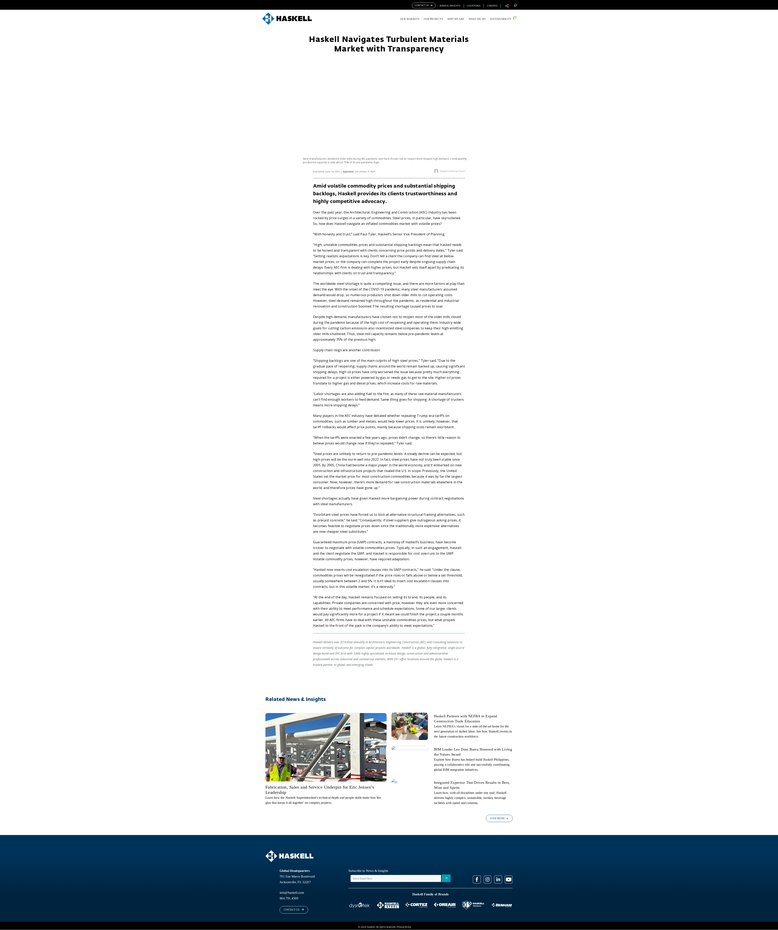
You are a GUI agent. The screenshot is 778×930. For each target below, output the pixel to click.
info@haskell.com (292, 892)
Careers (492, 6)
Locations (474, 6)
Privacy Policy (403, 927)
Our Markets (409, 19)
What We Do (477, 19)
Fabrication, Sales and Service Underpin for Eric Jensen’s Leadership (319, 790)
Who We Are (455, 19)
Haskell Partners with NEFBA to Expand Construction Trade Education (465, 718)
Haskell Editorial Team (452, 171)
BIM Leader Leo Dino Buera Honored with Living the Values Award (473, 751)
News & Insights (450, 6)
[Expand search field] (515, 5)
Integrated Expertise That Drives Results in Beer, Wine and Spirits (472, 785)
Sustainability (500, 19)
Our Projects (433, 19)
